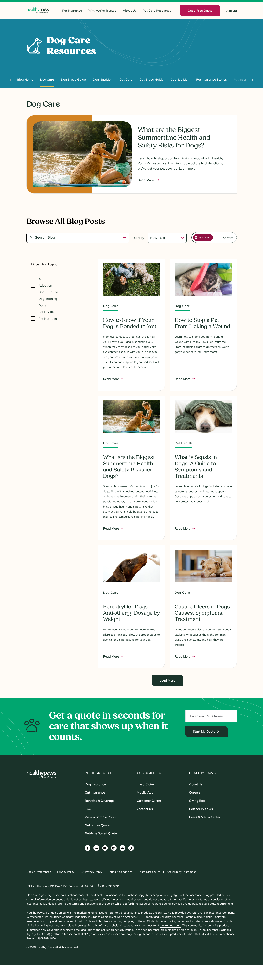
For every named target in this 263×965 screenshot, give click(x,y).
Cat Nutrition (180, 79)
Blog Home (25, 79)
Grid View (205, 237)
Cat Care (125, 79)
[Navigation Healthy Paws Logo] (38, 10)
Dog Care (47, 79)
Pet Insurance (72, 10)
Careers (195, 792)
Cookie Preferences (38, 872)
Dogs (42, 305)
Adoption (45, 285)
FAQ (88, 809)
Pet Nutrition (48, 318)
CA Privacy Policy (91, 872)
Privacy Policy (65, 872)
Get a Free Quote (97, 825)
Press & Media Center (204, 817)
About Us (129, 10)
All (40, 279)
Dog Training (48, 299)
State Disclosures (149, 872)
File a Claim (145, 784)
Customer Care (151, 773)
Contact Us (145, 809)
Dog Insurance (95, 784)
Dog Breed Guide (73, 79)
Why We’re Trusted (102, 10)
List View (227, 237)
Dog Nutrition (102, 79)
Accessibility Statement (181, 872)
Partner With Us (201, 809)
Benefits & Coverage (100, 801)
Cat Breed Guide (151, 79)
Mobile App (145, 792)
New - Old (157, 238)
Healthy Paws (202, 773)
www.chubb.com (170, 925)
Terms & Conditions (120, 872)
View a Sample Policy (100, 817)
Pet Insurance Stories (211, 79)
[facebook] (88, 848)
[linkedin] (96, 848)
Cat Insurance (95, 792)
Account (231, 10)
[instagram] (114, 848)
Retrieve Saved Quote (101, 833)
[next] (252, 80)
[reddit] (122, 848)
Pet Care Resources (157, 10)
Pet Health (46, 312)
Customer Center (149, 801)
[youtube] (105, 848)
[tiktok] (131, 848)
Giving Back (198, 801)
